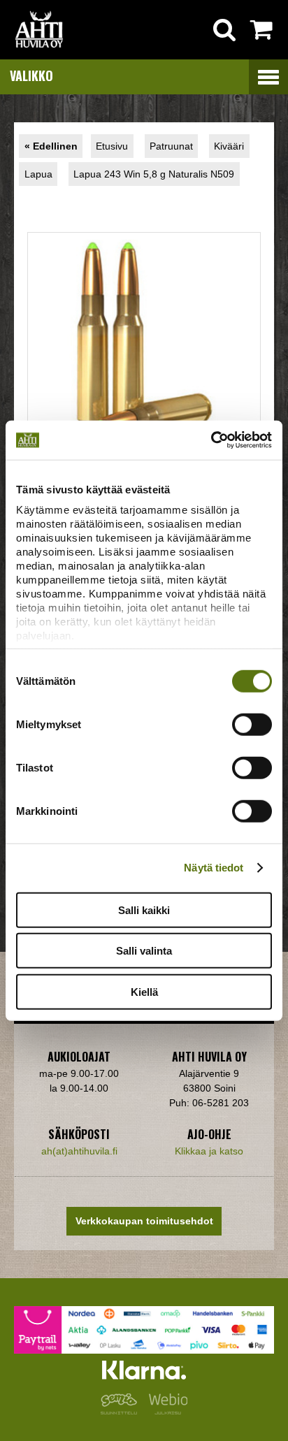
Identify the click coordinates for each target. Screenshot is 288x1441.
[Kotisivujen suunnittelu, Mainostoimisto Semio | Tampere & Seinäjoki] (122, 1411)
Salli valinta (144, 951)
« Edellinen (51, 146)
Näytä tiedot (213, 868)
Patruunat (171, 146)
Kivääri (229, 146)
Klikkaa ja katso (209, 1151)
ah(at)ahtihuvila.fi (79, 1151)
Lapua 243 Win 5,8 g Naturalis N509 (153, 174)
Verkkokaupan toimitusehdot (144, 1220)
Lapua (38, 174)
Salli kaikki (144, 909)
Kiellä (144, 991)
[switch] (252, 724)
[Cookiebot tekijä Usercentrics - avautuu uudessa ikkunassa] (211, 440)
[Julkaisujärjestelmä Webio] (165, 1411)
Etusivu (112, 146)
